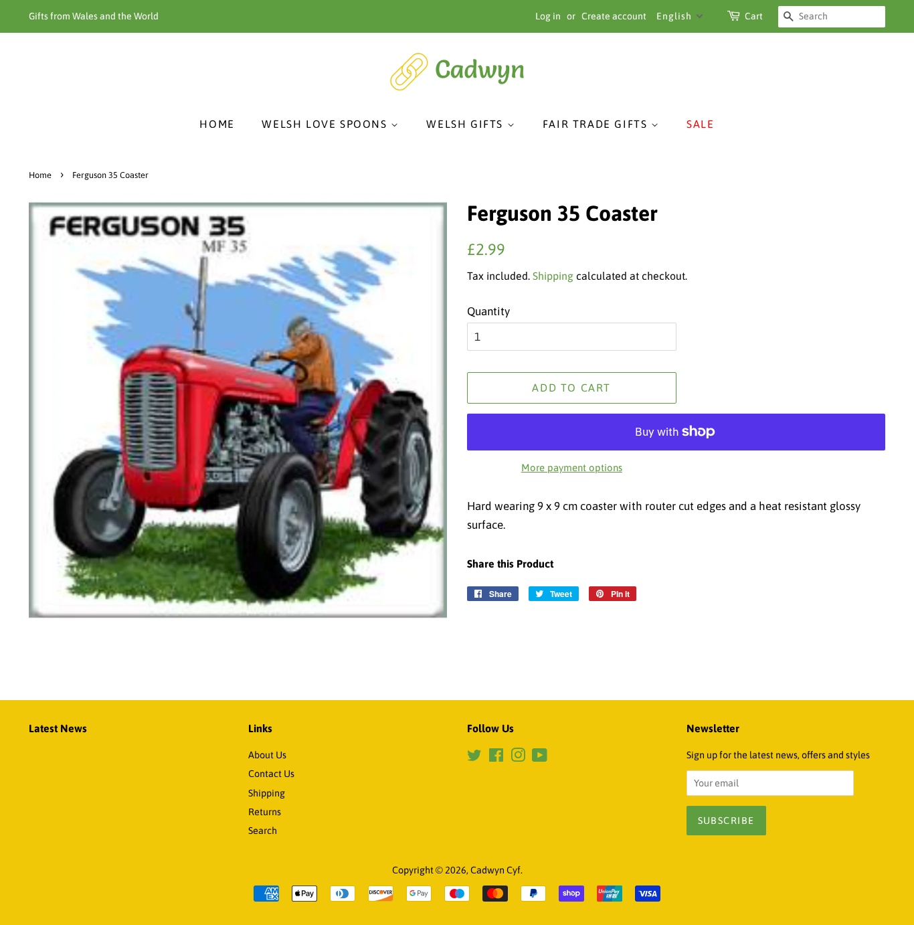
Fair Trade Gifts (597, 124)
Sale (700, 124)
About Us (267, 755)
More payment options (571, 467)
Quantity (488, 311)
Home (216, 124)
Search (262, 830)
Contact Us (271, 773)
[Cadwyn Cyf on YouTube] (539, 757)
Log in (548, 16)
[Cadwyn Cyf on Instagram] (518, 757)
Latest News (58, 728)
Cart (754, 16)
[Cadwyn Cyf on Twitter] (474, 757)
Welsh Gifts (466, 124)
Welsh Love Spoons (326, 124)
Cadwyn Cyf (495, 870)
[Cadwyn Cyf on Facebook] (496, 757)
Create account (613, 16)
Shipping (553, 276)
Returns (264, 812)
